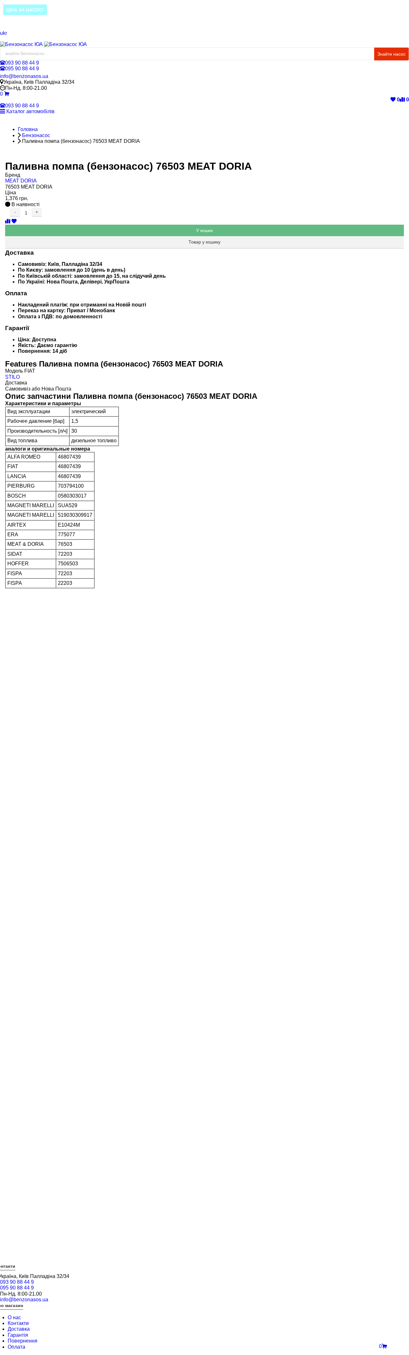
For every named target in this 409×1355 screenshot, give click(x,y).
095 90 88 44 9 (22, 68)
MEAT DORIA (21, 180)
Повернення (22, 1340)
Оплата (16, 1347)
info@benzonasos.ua (24, 76)
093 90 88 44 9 (22, 63)
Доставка (19, 1329)
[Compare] (8, 221)
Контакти (18, 1323)
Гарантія (18, 1335)
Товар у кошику (204, 241)
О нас (14, 1317)
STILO (12, 377)
